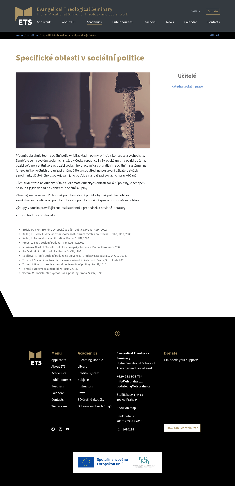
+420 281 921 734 (130, 376)
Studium (32, 35)
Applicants (44, 22)
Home (19, 35)
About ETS (69, 22)
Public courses (122, 22)
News (170, 22)
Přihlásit (214, 35)
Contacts (213, 22)
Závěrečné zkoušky (91, 399)
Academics (94, 22)
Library (82, 366)
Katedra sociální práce (187, 86)
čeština (195, 11)
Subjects (84, 380)
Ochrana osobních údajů (95, 406)
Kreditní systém (88, 373)
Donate (213, 11)
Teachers (149, 22)
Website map (60, 406)
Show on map (126, 408)
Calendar (190, 22)
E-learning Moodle (90, 360)
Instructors (85, 386)
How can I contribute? (182, 428)
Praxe (81, 393)
